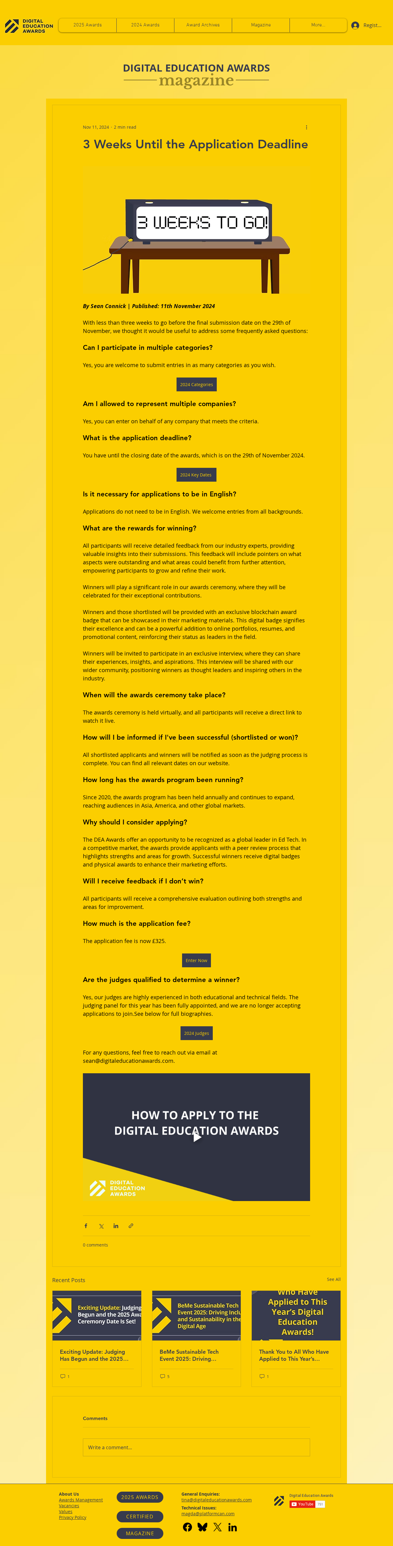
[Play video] (196, 1137)
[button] (318, 25)
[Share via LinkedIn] (116, 1226)
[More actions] (306, 127)
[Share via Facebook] (86, 1226)
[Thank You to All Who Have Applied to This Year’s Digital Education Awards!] (296, 1316)
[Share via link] (131, 1226)
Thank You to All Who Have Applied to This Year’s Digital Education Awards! (294, 1355)
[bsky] (202, 1527)
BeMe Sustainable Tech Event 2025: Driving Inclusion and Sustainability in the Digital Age (194, 1355)
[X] (218, 1527)
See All (334, 1279)
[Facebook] (187, 1527)
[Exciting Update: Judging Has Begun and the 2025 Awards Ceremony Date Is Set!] (97, 1316)
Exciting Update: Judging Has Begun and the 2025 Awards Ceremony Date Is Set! (93, 1355)
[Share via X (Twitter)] (101, 1226)
